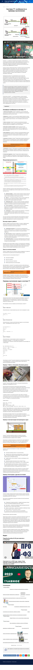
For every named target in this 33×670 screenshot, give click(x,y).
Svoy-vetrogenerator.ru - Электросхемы (16, 1)
